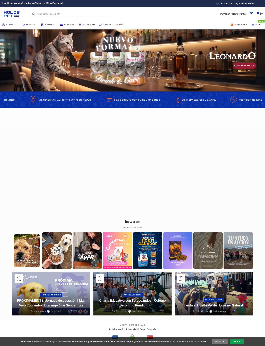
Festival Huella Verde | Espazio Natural (213, 305)
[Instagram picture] (26, 250)
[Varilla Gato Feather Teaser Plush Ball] (112, 169)
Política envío (116, 329)
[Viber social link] (262, 3)
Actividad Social (132, 295)
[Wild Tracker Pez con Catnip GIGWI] (194, 169)
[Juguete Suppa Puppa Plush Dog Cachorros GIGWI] (30, 169)
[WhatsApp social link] (258, 3)
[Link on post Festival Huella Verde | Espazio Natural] (214, 293)
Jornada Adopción (51, 295)
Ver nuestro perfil (132, 227)
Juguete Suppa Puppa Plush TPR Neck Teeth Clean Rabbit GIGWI (151, 194)
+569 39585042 (247, 3)
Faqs (142, 329)
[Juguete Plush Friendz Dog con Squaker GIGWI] (235, 169)
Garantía (151, 329)
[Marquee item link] (46, 100)
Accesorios (20, 198)
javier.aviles (56, 311)
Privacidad (132, 329)
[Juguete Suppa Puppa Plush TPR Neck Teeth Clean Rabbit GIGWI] (153, 169)
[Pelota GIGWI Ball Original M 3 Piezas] (71, 169)
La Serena (226, 3)
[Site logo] (11, 13)
